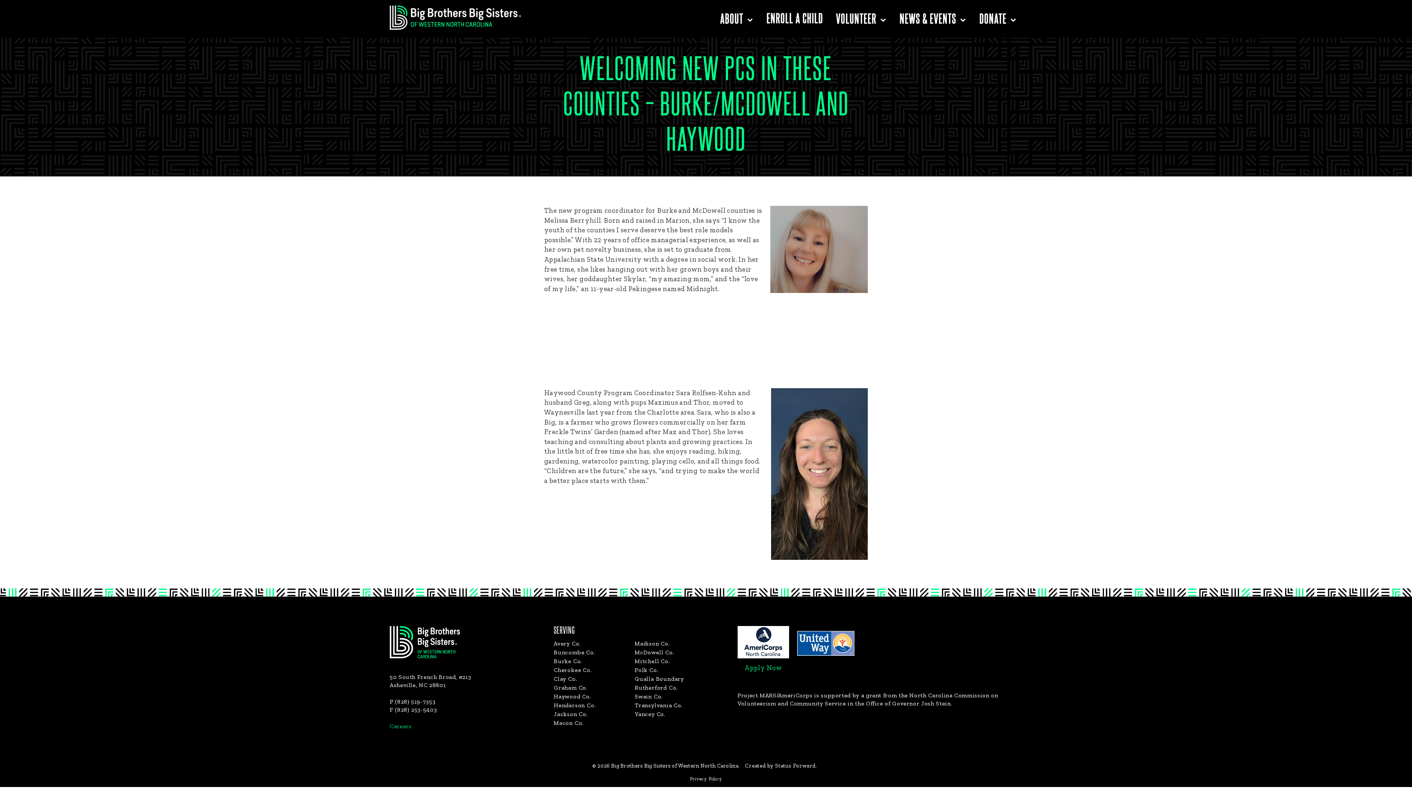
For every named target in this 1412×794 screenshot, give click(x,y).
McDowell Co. (654, 652)
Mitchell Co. (652, 661)
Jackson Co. (571, 714)
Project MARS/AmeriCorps (775, 695)
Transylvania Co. (659, 705)
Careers (400, 726)
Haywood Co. (572, 696)
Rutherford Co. (656, 687)
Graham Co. (571, 687)
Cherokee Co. (573, 669)
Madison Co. (652, 643)
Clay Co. (565, 678)
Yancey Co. (650, 714)
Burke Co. (568, 661)
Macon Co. (569, 722)
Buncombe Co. (574, 652)
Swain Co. (649, 696)
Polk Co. (646, 669)
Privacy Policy (706, 779)
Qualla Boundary (659, 678)
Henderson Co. (575, 705)
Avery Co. (567, 643)
